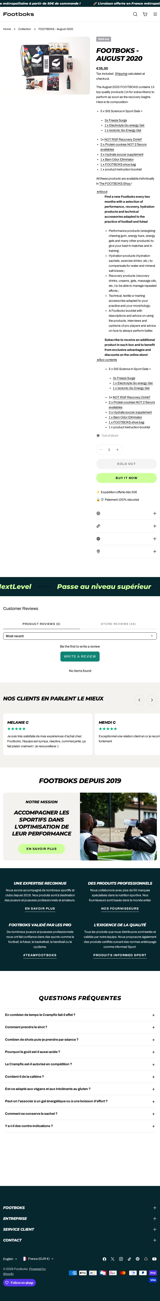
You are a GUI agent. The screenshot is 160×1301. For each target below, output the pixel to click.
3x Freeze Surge (116, 120)
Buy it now (126, 478)
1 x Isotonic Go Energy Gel (123, 130)
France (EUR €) (39, 1258)
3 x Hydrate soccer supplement (121, 154)
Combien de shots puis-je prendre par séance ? (42, 1039)
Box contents (106, 359)
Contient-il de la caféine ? (24, 1076)
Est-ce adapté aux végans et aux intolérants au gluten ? (48, 1089)
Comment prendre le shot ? (26, 1027)
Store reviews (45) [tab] (118, 624)
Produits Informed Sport (120, 955)
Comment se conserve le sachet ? (31, 1113)
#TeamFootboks (40, 955)
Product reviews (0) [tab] (41, 624)
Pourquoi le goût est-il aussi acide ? (32, 1052)
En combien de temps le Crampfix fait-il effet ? (40, 1015)
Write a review (80, 656)
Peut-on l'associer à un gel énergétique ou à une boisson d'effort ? (56, 1101)
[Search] (135, 14)
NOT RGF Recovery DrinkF (123, 139)
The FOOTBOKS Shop (115, 183)
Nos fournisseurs (120, 908)
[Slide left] (139, 700)
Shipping (121, 73)
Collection (24, 29)
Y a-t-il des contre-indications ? (29, 1126)
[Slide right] (152, 700)
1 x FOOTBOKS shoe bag (118, 164)
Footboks (21, 1269)
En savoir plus (41, 848)
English (8, 1259)
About (101, 191)
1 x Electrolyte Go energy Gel (125, 125)
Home (7, 29)
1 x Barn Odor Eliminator (117, 159)
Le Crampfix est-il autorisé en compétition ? (38, 1064)
